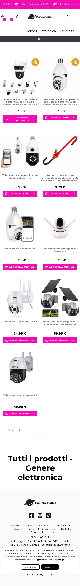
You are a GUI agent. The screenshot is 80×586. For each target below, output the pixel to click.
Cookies (18, 529)
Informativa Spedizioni (38, 525)
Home (30, 31)
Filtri (38, 38)
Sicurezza (66, 31)
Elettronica (47, 31)
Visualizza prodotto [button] (22, 119)
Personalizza (30, 567)
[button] (76, 550)
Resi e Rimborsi (64, 525)
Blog (33, 532)
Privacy (32, 529)
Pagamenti (14, 525)
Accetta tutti (50, 567)
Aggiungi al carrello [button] (62, 118)
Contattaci (66, 529)
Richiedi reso (48, 532)
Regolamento (48, 529)
